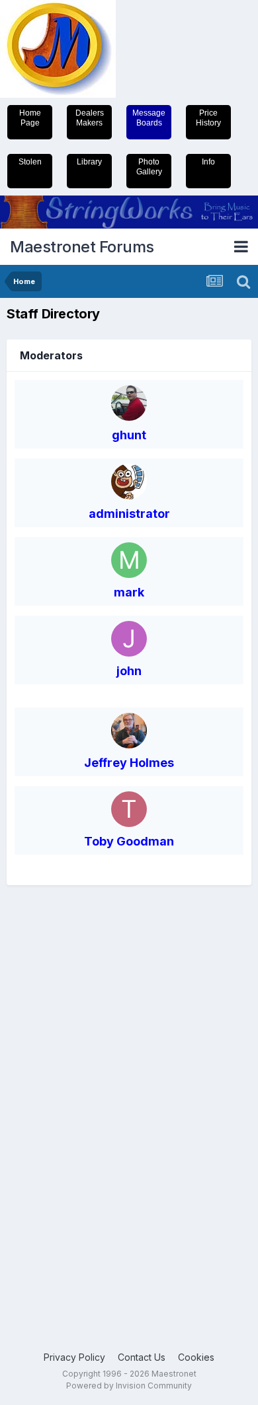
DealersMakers (89, 117)
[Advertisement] (59, 1103)
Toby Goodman (129, 841)
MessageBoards (148, 117)
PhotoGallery (149, 166)
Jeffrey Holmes (129, 763)
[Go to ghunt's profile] (129, 403)
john (129, 671)
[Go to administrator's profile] (129, 481)
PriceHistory (208, 117)
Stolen (30, 161)
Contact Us (141, 1357)
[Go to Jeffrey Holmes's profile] (129, 730)
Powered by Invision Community (129, 1385)
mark (129, 592)
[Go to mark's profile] (129, 560)
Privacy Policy (74, 1357)
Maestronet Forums (82, 246)
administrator (129, 514)
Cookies (196, 1357)
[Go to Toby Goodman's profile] (129, 809)
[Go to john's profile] (129, 639)
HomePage (30, 117)
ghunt (129, 435)
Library (89, 161)
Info (208, 161)
